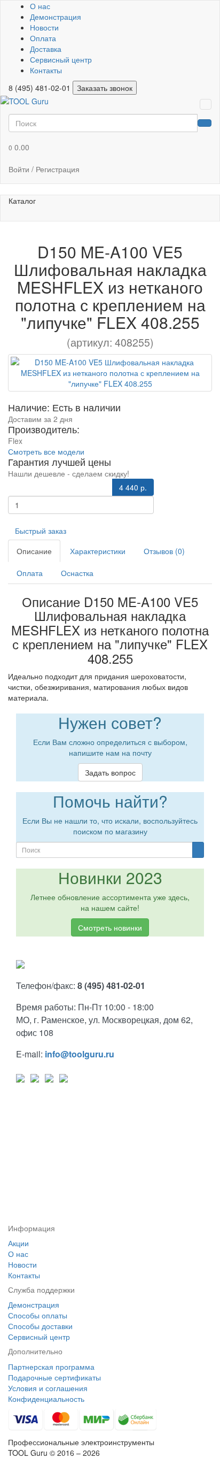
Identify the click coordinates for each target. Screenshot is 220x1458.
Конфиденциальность (46, 1398)
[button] (110, 147)
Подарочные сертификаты (54, 1377)
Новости (44, 27)
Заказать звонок (104, 87)
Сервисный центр (61, 59)
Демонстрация (55, 16)
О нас (40, 6)
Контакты (46, 70)
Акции (18, 1243)
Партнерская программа (51, 1366)
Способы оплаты (37, 1315)
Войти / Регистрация (44, 169)
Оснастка (77, 572)
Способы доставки (40, 1326)
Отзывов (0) (164, 551)
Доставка (45, 48)
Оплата (43, 38)
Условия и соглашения (48, 1388)
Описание (34, 551)
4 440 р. (133, 487)
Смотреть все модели (46, 451)
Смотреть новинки (110, 927)
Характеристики (97, 551)
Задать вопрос (110, 772)
